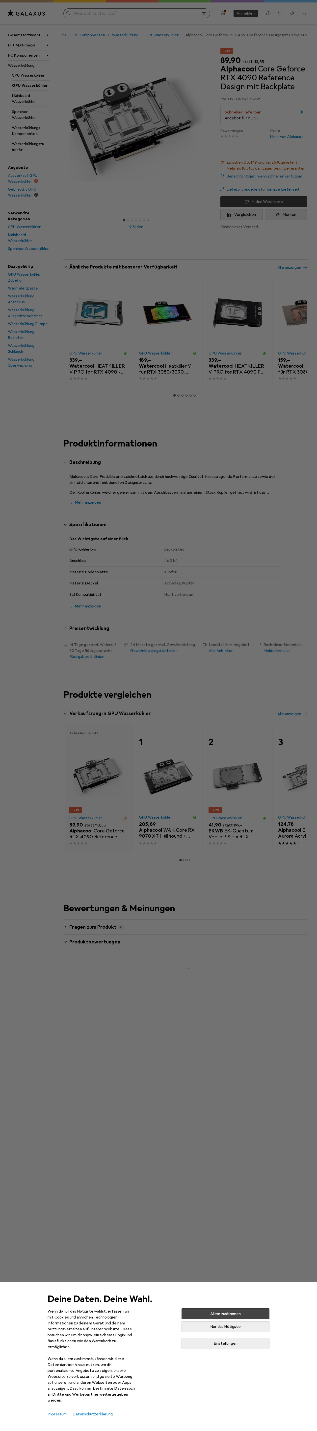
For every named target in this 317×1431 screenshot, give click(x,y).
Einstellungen (225, 1343)
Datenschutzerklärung (93, 1414)
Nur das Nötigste (225, 1326)
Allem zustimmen (225, 1313)
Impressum (57, 1414)
